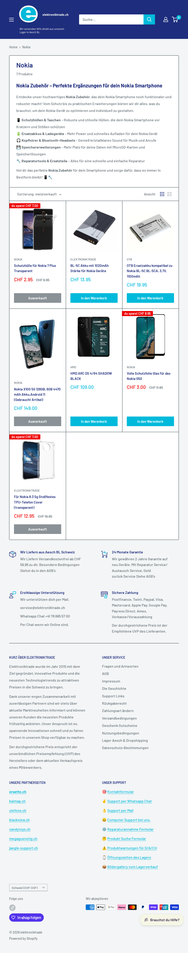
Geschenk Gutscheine (119, 725)
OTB (129, 259)
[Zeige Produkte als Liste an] (170, 194)
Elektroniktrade (83, 259)
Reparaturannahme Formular (130, 829)
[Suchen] (149, 19)
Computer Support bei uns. (129, 820)
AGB (105, 673)
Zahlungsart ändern (118, 710)
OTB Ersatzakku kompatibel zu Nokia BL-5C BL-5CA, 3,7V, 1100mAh (149, 270)
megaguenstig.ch (23, 838)
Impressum (111, 681)
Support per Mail (120, 810)
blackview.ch (19, 820)
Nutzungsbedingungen (120, 733)
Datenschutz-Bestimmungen (125, 747)
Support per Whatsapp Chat (129, 801)
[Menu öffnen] (11, 20)
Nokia (26, 47)
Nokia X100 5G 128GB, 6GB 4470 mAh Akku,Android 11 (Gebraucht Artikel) (37, 394)
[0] (175, 19)
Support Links (113, 696)
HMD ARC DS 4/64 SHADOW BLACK (91, 376)
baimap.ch (17, 801)
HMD (73, 367)
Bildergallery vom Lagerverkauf (132, 866)
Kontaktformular (120, 791)
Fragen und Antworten (120, 666)
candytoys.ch (19, 829)
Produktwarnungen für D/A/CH (132, 848)
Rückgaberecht (114, 703)
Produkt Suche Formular (126, 838)
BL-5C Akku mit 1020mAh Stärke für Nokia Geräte (89, 268)
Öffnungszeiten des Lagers (129, 857)
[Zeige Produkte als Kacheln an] (162, 194)
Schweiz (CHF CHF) (24, 888)
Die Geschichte (114, 688)
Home (13, 47)
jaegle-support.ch (23, 848)
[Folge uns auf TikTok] (12, 907)
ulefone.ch (17, 810)
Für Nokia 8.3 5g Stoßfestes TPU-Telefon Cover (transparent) (34, 502)
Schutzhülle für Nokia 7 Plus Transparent (35, 268)
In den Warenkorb (94, 298)
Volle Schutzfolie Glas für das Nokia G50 (148, 376)
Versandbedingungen (119, 718)
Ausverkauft (37, 298)
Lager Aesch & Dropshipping (125, 740)
